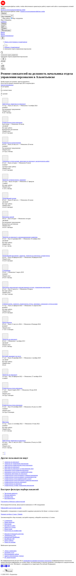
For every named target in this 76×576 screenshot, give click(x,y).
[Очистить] (3, 59)
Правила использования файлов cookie (32, 11)
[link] (4, 28)
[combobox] (9, 55)
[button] (3, 32)
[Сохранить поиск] (2, 66)
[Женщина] (5, 100)
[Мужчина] (5, 213)
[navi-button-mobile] (2, 38)
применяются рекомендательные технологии (37, 560)
